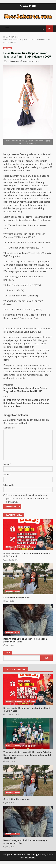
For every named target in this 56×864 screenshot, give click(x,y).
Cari (7, 653)
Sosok (17, 591)
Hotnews (18, 547)
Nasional (9, 746)
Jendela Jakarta (45, 854)
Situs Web (8, 484)
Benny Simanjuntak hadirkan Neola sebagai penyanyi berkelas (28, 620)
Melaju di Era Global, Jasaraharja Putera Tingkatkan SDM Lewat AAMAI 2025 (25, 388)
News (33, 547)
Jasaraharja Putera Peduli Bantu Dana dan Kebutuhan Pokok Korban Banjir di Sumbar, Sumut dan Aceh (26, 401)
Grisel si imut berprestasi (28, 578)
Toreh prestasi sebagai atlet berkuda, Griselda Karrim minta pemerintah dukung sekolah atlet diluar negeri (28, 733)
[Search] (42, 28)
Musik (26, 547)
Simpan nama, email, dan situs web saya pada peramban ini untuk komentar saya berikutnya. (27, 498)
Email (7, 474)
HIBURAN (7, 48)
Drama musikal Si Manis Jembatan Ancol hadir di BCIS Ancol (28, 534)
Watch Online (49, 28)
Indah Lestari (13, 61)
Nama (7, 464)
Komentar (9, 427)
